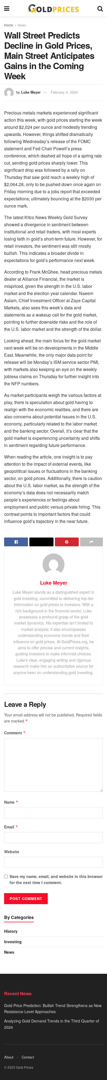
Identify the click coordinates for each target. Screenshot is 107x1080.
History (11, 931)
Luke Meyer (31, 92)
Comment (15, 732)
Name (11, 802)
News (22, 25)
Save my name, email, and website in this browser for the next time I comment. (56, 879)
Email (11, 827)
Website (11, 851)
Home (8, 25)
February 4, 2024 (64, 92)
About (8, 1057)
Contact (28, 1057)
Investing (13, 941)
